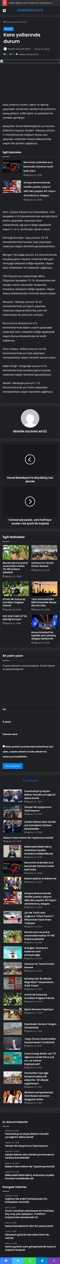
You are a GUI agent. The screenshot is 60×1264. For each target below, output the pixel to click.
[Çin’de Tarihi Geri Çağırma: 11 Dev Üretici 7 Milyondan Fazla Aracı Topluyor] (13, 917)
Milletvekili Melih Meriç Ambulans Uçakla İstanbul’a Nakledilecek (38, 850)
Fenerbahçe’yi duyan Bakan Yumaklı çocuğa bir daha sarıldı (40, 795)
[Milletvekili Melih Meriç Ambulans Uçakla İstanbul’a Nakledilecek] (13, 851)
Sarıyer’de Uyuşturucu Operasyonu (37, 808)
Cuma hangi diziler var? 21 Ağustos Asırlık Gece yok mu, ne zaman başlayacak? (40, 1059)
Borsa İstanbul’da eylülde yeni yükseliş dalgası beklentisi (43, 635)
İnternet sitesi (10, 734)
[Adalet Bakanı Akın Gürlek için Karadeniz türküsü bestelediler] (13, 826)
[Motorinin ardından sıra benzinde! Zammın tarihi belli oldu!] (12, 166)
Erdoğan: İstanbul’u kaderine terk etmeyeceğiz (36, 951)
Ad (5, 709)
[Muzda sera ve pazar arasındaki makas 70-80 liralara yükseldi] (16, 552)
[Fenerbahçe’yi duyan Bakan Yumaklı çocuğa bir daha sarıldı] (13, 796)
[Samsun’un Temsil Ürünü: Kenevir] (44, 552)
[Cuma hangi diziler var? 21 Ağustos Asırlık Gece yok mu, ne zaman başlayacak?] (13, 1058)
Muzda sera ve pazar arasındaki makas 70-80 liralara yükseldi (15, 567)
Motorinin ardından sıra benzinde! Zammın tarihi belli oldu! (38, 167)
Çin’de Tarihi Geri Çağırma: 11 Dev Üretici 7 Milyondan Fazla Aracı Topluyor (39, 918)
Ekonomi (22, 22)
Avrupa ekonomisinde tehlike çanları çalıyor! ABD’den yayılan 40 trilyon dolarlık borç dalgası (40, 898)
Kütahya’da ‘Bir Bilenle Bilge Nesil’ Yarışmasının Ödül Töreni (39, 982)
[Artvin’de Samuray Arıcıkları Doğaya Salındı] (16, 588)
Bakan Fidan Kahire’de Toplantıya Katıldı (28, 837)
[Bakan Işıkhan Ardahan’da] (13, 883)
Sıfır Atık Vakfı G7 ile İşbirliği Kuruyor (15, 617)
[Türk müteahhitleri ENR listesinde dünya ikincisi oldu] (44, 588)
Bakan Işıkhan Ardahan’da (40, 878)
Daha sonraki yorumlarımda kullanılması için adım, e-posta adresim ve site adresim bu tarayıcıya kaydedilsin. (28, 751)
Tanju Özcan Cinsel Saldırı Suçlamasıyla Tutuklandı (40, 1040)
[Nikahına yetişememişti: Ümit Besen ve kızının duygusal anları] (13, 1097)
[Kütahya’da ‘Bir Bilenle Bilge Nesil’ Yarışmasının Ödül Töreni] (13, 983)
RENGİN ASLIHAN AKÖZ (19, 49)
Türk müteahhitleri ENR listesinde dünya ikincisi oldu (43, 602)
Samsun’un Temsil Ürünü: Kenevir (42, 564)
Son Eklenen (30, 780)
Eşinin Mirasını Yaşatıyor (39, 1009)
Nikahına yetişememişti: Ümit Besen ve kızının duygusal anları (39, 1096)
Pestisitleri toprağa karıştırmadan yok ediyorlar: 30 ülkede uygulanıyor (36, 1078)
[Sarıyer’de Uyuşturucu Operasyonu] (13, 811)
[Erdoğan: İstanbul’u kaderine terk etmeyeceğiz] (13, 952)
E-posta (8, 721)
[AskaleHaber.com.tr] (30, 10)
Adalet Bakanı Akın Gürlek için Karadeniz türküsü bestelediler (40, 825)
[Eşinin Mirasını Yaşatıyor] (13, 1014)
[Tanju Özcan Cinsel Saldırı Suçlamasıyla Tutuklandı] (13, 1043)
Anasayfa (11, 22)
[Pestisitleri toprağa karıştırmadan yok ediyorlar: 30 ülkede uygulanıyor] (13, 1077)
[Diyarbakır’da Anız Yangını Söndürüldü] (13, 1028)
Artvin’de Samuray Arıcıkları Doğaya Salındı (14, 602)
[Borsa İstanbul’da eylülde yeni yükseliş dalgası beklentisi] (44, 622)
